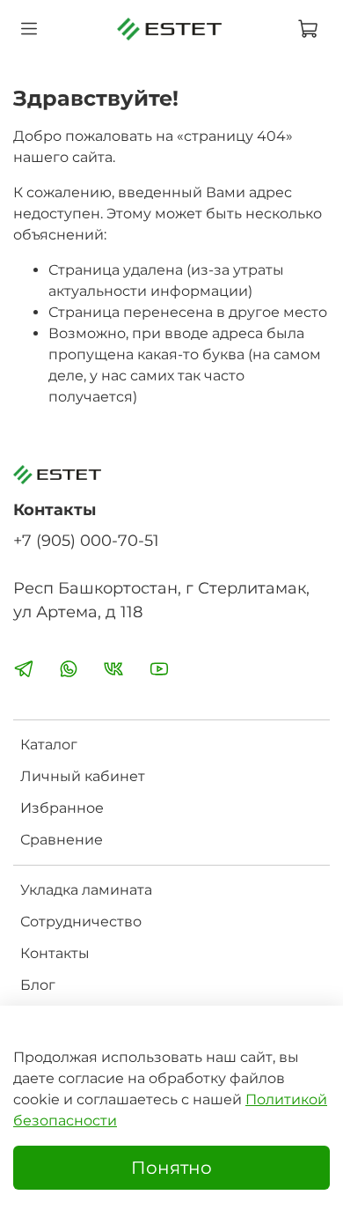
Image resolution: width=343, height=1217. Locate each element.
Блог (37, 985)
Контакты (55, 953)
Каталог (48, 744)
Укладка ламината (86, 889)
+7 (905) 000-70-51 (86, 540)
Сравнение (61, 839)
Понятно (171, 1167)
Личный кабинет (82, 776)
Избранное (62, 808)
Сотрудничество (81, 921)
